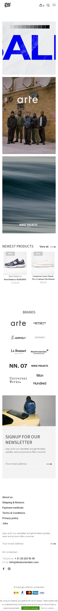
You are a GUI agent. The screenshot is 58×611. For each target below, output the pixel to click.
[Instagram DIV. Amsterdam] (9, 569)
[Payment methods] (16, 593)
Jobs (5, 523)
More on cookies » (48, 608)
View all (44, 246)
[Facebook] (3, 569)
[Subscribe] (48, 464)
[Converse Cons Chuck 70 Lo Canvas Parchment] (43, 263)
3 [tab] (35, 295)
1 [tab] (24, 295)
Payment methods (13, 507)
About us (7, 497)
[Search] (48, 5)
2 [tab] (30, 295)
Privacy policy (10, 518)
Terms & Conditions (13, 513)
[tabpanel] (15, 272)
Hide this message (30, 608)
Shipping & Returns (13, 502)
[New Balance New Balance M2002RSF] (15, 263)
